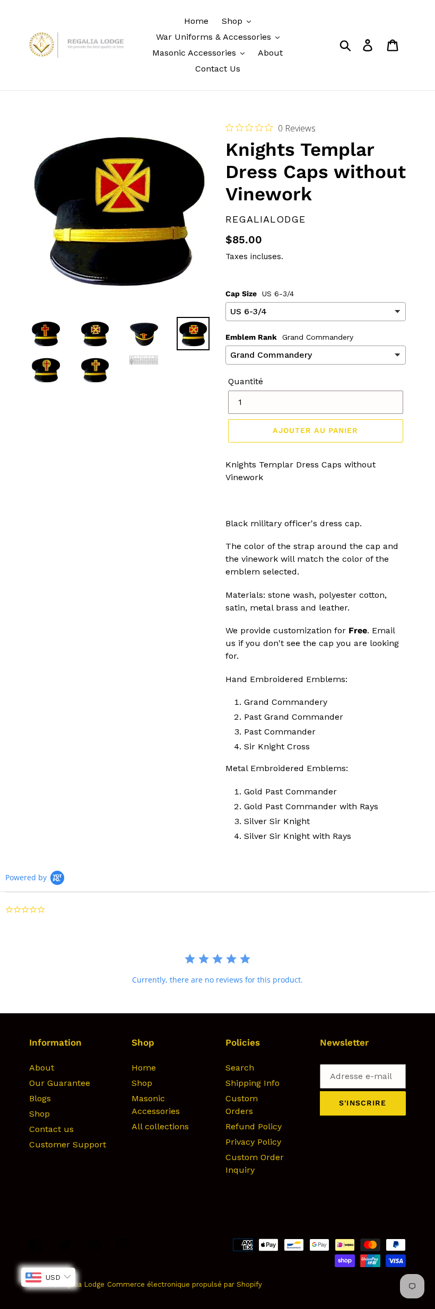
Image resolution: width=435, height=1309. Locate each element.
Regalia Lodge (81, 1284)
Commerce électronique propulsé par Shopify (184, 1284)
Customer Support (67, 1144)
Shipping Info (252, 1083)
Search (239, 1068)
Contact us (51, 1129)
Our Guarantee (59, 1083)
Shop (39, 1114)
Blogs (40, 1098)
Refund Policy (253, 1126)
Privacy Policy (253, 1142)
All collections (160, 1126)
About (41, 1068)
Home (144, 1068)
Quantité (245, 381)
